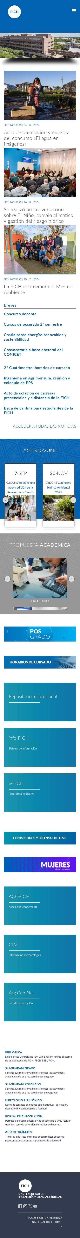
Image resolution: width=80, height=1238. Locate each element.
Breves (10, 305)
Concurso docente (20, 313)
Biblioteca (13, 1052)
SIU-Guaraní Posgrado (23, 1084)
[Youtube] (35, 1205)
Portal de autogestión (23, 1116)
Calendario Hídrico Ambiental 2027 (58, 487)
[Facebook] (20, 1205)
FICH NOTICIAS (13, 125)
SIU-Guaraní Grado (20, 1068)
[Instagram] (25, 1205)
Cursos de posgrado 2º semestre (33, 324)
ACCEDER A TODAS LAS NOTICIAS (44, 426)
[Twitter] (30, 1205)
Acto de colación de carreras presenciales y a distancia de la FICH (37, 395)
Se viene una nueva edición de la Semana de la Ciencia (20, 487)
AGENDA (40, 450)
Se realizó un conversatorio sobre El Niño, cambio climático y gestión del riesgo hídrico (38, 215)
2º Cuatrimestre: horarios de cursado (37, 367)
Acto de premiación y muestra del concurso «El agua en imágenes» (37, 138)
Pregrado (40, 601)
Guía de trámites (18, 1132)
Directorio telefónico (23, 1100)
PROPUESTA (40, 545)
